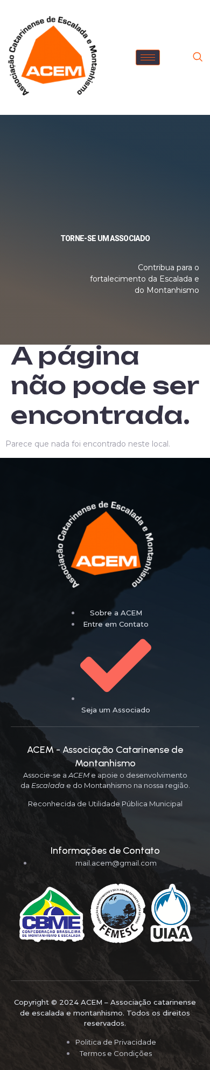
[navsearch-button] (198, 58)
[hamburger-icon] (148, 57)
